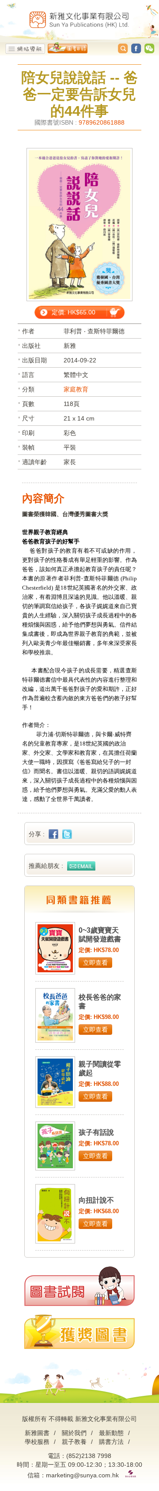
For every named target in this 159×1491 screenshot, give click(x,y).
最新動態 (111, 1432)
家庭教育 (76, 389)
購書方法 (111, 1441)
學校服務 (37, 1441)
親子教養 (74, 1441)
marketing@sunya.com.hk (82, 1475)
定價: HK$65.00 (73, 312)
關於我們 (74, 1432)
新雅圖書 (37, 1432)
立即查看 (95, 962)
